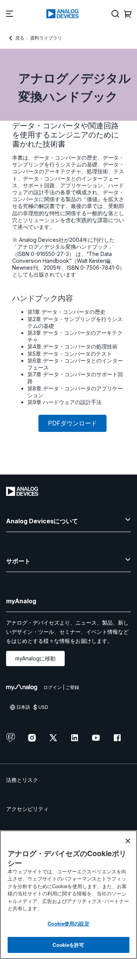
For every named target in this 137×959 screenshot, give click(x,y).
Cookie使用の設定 (68, 923)
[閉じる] (127, 841)
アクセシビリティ (27, 809)
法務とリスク (22, 780)
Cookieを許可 (68, 944)
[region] (68, 894)
